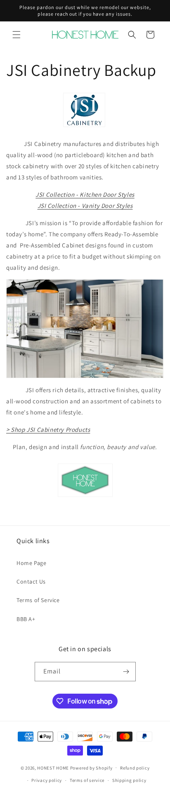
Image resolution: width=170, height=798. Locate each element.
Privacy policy (46, 780)
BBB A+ (26, 619)
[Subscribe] (126, 671)
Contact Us (31, 581)
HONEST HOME (53, 767)
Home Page (31, 563)
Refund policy (134, 768)
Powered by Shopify (91, 767)
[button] (16, 35)
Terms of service (87, 780)
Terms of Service (38, 600)
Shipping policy (129, 780)
